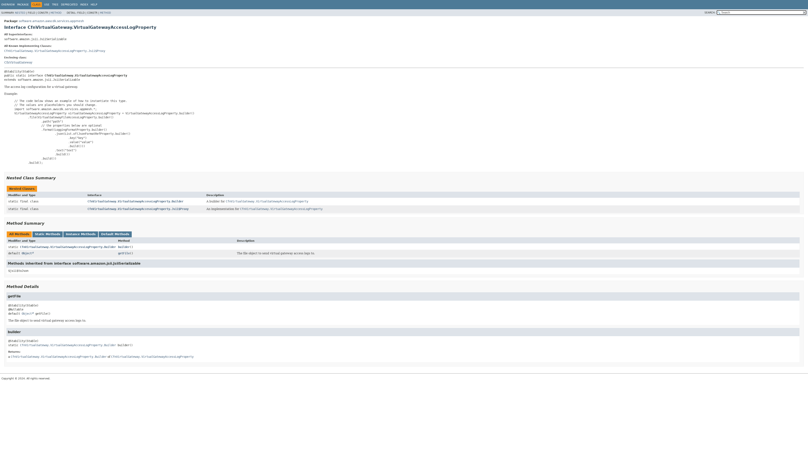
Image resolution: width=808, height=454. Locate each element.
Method (55, 12)
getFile (124, 253)
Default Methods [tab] (115, 234)
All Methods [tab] (19, 234)
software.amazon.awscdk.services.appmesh (51, 21)
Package (23, 4)
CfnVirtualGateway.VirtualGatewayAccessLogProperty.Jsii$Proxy (54, 51)
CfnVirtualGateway (18, 62)
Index (84, 4)
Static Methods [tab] (47, 234)
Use (46, 4)
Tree (55, 4)
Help (94, 4)
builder (124, 247)
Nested (20, 12)
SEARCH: (709, 12)
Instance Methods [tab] (81, 234)
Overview (8, 4)
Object (27, 253)
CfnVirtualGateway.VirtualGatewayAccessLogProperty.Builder (135, 201)
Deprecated (69, 4)
